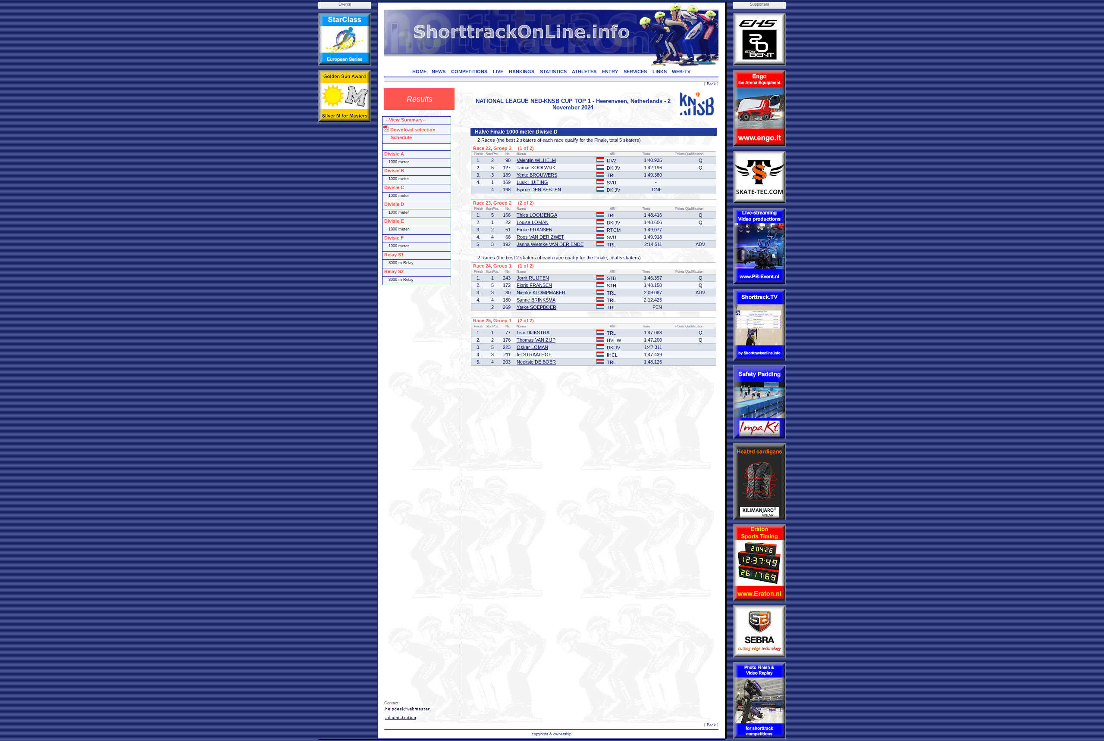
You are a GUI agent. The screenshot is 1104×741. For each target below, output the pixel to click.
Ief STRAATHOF (534, 354)
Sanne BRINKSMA (536, 299)
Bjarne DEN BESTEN (539, 189)
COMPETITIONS (469, 71)
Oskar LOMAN (532, 347)
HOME (419, 71)
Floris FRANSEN (534, 285)
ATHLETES (584, 71)
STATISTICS (553, 71)
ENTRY (610, 71)
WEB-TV (681, 71)
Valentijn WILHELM (536, 160)
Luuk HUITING (532, 182)
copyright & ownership (551, 734)
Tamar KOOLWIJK (536, 167)
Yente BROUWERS (537, 174)
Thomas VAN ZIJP (536, 339)
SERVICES (635, 71)
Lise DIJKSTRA (533, 332)
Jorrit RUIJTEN (533, 277)
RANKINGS (521, 71)
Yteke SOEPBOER (536, 307)
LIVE (498, 71)
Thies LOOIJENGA (537, 215)
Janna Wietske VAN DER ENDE (550, 244)
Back (711, 84)
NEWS (438, 71)
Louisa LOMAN (533, 222)
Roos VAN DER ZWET (540, 237)
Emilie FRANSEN (534, 229)
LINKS (659, 71)
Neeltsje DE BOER (536, 361)
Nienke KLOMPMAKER (541, 292)
